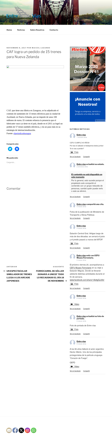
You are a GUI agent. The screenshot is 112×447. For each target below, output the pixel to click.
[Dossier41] (87, 90)
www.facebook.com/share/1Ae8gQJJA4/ (87, 279)
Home (9, 30)
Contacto (54, 30)
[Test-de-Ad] (87, 121)
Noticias (21, 30)
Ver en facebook (75, 156)
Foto (76, 152)
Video (76, 304)
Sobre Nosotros (37, 30)
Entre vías (81, 135)
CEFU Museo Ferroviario (80, 267)
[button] (24, 12)
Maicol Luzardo (41, 48)
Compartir (86, 156)
